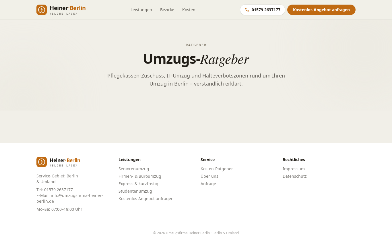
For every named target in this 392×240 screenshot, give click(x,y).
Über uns (209, 176)
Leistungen (141, 9)
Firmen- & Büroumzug (140, 176)
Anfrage (208, 183)
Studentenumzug (135, 191)
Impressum (294, 168)
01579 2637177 (266, 9)
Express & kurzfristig (138, 183)
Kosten (188, 9)
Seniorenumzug (134, 168)
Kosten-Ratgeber (217, 168)
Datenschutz (295, 176)
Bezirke (167, 9)
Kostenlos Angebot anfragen (146, 198)
